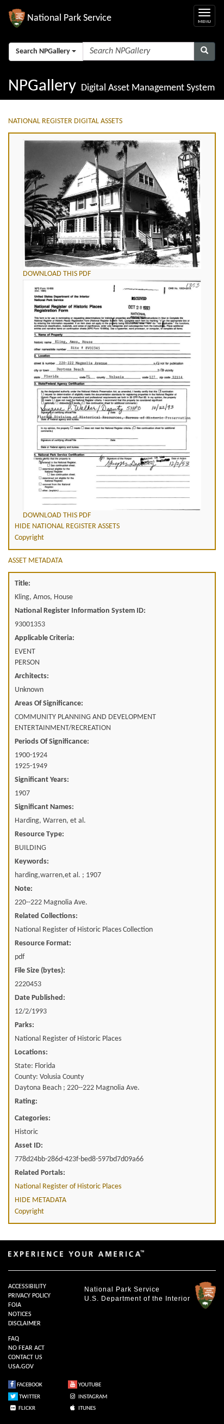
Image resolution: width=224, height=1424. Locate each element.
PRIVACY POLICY (29, 1296)
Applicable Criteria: (44, 638)
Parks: (24, 1025)
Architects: (32, 676)
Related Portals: (40, 1173)
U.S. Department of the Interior (137, 1298)
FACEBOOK (29, 1385)
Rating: (26, 1101)
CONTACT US (25, 1357)
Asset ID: (29, 1146)
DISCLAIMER (24, 1323)
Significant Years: (42, 780)
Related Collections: (46, 916)
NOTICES (20, 1314)
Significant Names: (44, 807)
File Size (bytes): (40, 971)
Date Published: (40, 998)
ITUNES (86, 1408)
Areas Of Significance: (49, 703)
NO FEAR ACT (26, 1348)
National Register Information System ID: (80, 611)
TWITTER (29, 1397)
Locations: (31, 1052)
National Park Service (122, 1289)
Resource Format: (43, 943)
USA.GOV (21, 1366)
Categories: (33, 1118)
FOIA (14, 1305)
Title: (22, 584)
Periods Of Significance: (52, 742)
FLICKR (26, 1408)
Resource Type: (39, 834)
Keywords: (32, 862)
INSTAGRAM (92, 1397)
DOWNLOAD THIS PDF (57, 274)
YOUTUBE (89, 1385)
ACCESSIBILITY (27, 1286)
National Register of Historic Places (68, 1186)
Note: (24, 889)
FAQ (13, 1339)
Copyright (29, 538)
